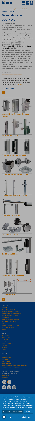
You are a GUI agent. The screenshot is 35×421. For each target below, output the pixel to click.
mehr (28, 412)
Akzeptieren (17, 412)
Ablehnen (6, 412)
